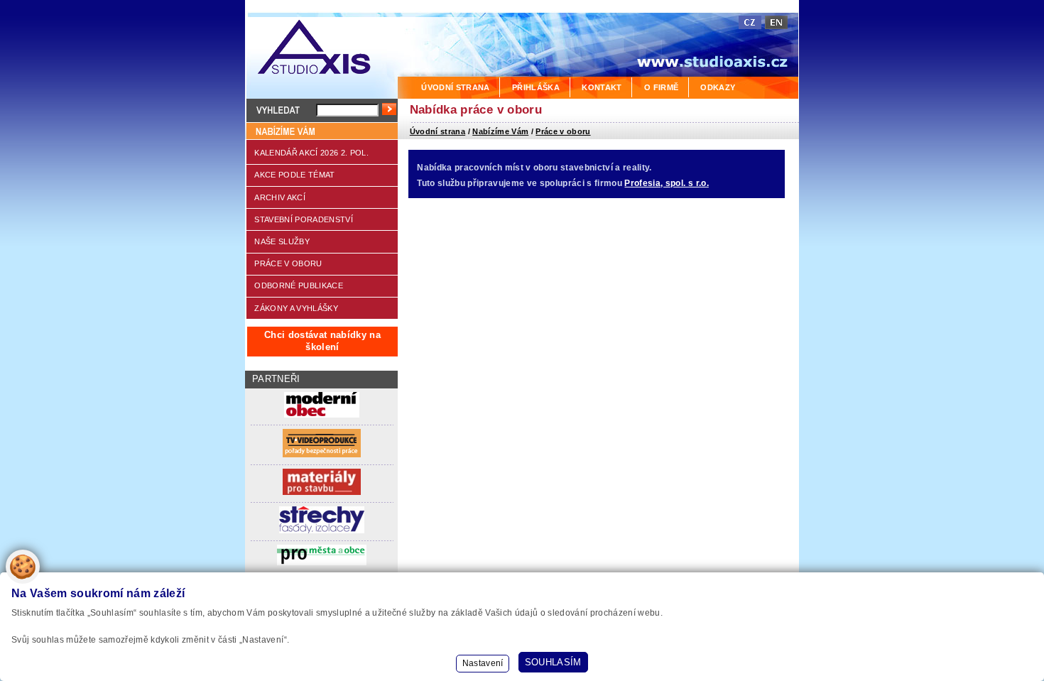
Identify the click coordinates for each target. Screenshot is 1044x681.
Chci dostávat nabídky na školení (322, 340)
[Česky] (750, 22)
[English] (776, 22)
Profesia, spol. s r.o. (666, 183)
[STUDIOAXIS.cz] (321, 49)
